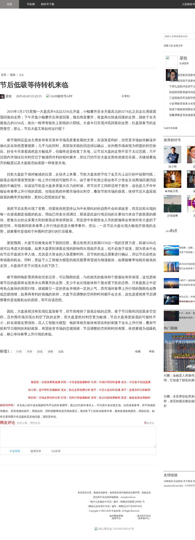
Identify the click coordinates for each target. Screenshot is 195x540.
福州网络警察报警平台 (116, 517)
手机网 (31, 4)
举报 (151, 351)
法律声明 (134, 492)
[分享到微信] (144, 96)
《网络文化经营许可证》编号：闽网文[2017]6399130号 (114, 506)
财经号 (10, 41)
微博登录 (35, 451)
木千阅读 (187, 481)
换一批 (173, 230)
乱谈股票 (184, 63)
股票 (12, 74)
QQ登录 (56, 451)
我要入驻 (168, 45)
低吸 (61, 351)
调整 (50, 351)
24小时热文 (171, 231)
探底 (40, 351)
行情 (19, 351)
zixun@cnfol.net (128, 497)
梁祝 (9, 96)
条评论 (149, 422)
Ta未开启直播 (170, 128)
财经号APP (65, 96)
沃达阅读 (178, 481)
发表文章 (178, 45)
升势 (29, 351)
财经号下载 (47, 4)
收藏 (138, 351)
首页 (9, 4)
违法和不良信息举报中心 (144, 517)
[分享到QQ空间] (152, 96)
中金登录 (15, 451)
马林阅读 (168, 481)
